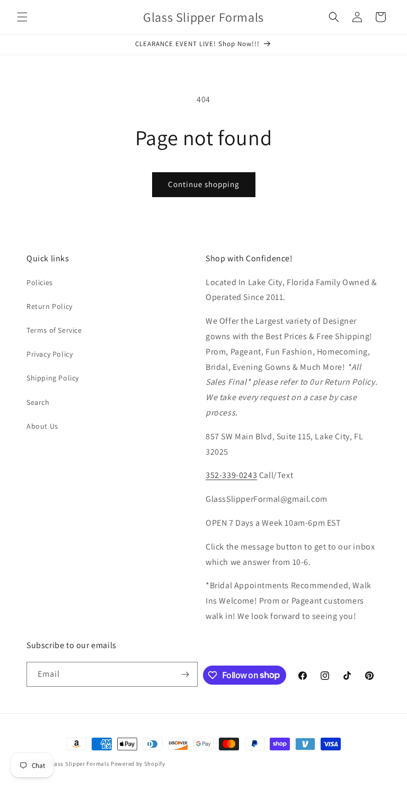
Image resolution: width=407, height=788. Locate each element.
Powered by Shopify (138, 763)
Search (38, 402)
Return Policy (49, 306)
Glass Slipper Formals (79, 763)
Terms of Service (54, 330)
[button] (22, 17)
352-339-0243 (231, 475)
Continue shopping (204, 184)
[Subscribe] (185, 674)
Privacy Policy (49, 354)
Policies (39, 282)
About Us (42, 426)
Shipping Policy (52, 378)
